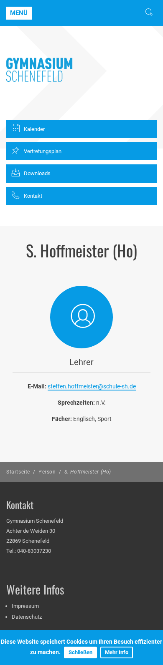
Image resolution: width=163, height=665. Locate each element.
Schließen (80, 652)
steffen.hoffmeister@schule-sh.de (92, 386)
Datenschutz (27, 617)
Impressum (25, 606)
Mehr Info (116, 652)
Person (47, 472)
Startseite (18, 472)
